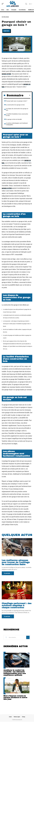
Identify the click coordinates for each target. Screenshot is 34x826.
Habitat (6, 31)
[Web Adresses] (12, 4)
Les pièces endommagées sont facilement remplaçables (17, 123)
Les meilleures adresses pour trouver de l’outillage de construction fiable (16, 562)
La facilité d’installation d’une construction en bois (17, 114)
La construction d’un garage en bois (15, 104)
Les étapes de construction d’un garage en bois (17, 109)
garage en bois (6, 74)
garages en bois (7, 188)
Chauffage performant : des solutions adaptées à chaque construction (16, 605)
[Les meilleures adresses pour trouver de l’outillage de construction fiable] (17, 547)
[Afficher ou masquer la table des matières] (26, 95)
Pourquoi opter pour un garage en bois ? (16, 101)
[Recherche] (26, 4)
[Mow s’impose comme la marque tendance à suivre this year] (17, 685)
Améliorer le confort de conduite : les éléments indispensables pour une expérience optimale (14, 672)
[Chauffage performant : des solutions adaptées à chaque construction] (17, 590)
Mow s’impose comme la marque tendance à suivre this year (15, 697)
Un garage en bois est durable (14, 119)
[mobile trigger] (3, 4)
